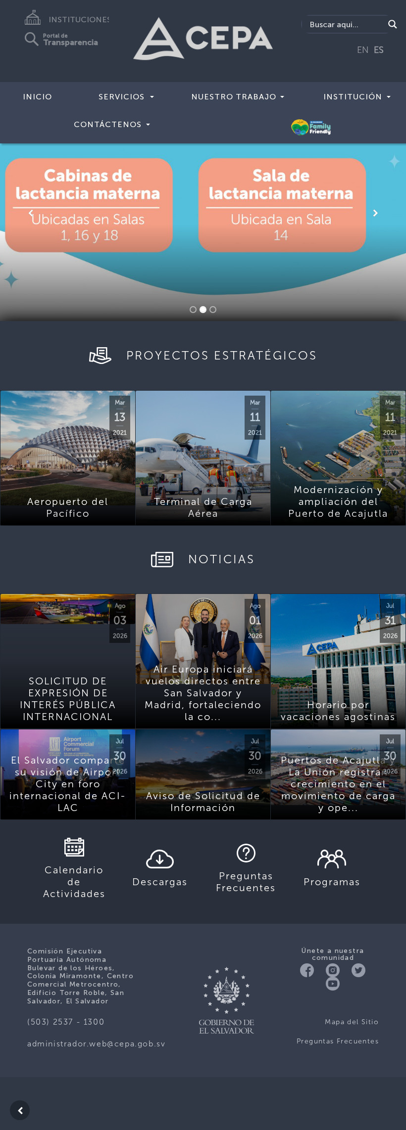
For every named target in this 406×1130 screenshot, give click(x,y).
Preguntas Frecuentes (338, 1041)
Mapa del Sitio (352, 1022)
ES (379, 50)
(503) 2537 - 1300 (65, 1022)
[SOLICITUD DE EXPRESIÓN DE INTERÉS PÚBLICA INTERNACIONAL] (67, 609)
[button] (30, 213)
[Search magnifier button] (392, 24)
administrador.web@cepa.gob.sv (96, 1043)
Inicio (37, 96)
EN (363, 50)
